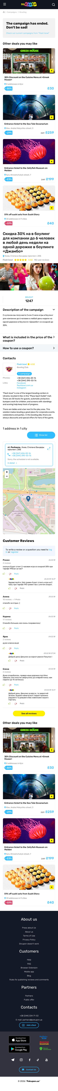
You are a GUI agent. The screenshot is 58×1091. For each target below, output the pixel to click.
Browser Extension (29, 968)
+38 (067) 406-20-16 (21, 453)
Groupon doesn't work (29, 944)
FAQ (29, 964)
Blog (29, 976)
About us (29, 932)
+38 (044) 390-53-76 (21, 456)
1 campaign (24, 373)
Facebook (21, 383)
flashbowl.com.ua (25, 385)
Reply (16, 574)
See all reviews (29, 713)
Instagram (21, 388)
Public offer (29, 1000)
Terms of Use (29, 936)
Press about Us (29, 928)
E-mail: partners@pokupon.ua (29, 1020)
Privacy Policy (29, 940)
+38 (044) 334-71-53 (29, 1016)
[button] (28, 499)
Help (29, 960)
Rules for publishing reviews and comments (29, 979)
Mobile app (29, 971)
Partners (29, 996)
